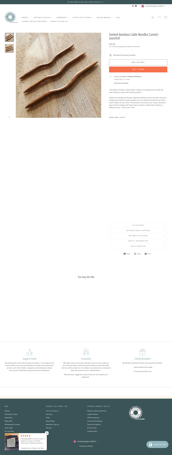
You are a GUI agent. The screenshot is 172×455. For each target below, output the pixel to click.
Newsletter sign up (52, 424)
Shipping (121, 46)
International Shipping (94, 421)
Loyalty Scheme (92, 414)
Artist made (9, 428)
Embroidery (62, 17)
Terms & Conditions (94, 424)
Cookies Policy (92, 431)
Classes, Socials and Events (34, 21)
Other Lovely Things (82, 17)
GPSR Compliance (93, 418)
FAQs (48, 418)
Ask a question (138, 246)
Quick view (24, 320)
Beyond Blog (50, 421)
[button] (47, 433)
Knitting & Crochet (42, 17)
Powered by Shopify (86, 446)
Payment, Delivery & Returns (97, 411)
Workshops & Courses (12, 424)
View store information (121, 83)
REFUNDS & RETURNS (138, 236)
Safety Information (138, 241)
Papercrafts (8, 421)
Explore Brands (104, 17)
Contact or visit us (59, 21)
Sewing (25, 17)
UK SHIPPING (138, 225)
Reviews (49, 428)
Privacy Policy (91, 428)
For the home (9, 431)
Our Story (49, 414)
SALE (118, 17)
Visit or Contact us (52, 411)
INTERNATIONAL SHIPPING (138, 230)
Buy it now (138, 69)
